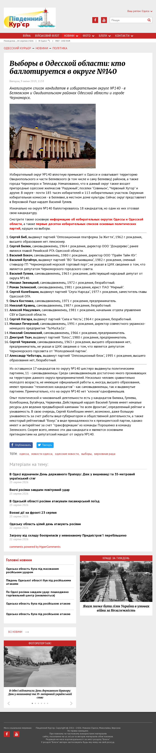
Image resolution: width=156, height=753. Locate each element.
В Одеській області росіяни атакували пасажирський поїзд (54, 501)
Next (71, 703)
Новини (69, 35)
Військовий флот (47, 35)
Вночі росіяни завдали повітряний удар (40, 489)
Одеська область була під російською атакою (38, 603)
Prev (9, 703)
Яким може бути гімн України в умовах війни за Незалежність (116, 608)
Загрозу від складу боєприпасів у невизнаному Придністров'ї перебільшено (68, 535)
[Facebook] (95, 20)
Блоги (103, 35)
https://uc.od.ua (30, 20)
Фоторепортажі (40, 643)
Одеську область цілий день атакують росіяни (45, 524)
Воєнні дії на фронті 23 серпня (33, 512)
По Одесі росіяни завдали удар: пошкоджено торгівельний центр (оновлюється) (37, 593)
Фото (87, 35)
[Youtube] (104, 20)
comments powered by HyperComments (35, 547)
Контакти (122, 35)
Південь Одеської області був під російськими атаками (38, 582)
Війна (27, 35)
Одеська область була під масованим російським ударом (32, 570)
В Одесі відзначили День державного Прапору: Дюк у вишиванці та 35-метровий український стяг (72, 476)
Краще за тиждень (116, 558)
